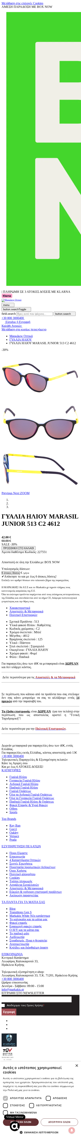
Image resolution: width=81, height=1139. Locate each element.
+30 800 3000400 (13, 756)
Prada (13, 839)
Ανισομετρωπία (19, 944)
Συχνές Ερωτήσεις (20, 863)
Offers (13, 808)
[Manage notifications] (72, 1130)
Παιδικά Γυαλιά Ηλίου (23, 787)
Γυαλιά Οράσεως (20, 791)
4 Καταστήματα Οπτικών (25, 860)
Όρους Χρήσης (35, 1005)
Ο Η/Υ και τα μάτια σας (24, 930)
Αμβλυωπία (16, 937)
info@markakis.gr (13, 989)
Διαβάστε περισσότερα (54, 1090)
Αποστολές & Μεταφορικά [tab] (26, 611)
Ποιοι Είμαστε (18, 853)
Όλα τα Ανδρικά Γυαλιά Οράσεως (30, 794)
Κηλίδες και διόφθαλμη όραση (28, 947)
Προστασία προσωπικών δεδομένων (32, 867)
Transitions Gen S (20, 912)
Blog (12, 908)
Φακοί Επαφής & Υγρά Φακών (28, 805)
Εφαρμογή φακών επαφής (25, 926)
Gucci (13, 829)
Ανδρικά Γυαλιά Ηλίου (23, 784)
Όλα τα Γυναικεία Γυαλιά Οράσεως (31, 798)
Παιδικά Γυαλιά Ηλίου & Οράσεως (31, 801)
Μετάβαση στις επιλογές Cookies (22, 3)
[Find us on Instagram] (11, 1024)
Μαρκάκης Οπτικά (21, 336)
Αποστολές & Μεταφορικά (26, 888)
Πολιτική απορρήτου (22, 874)
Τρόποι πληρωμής (20, 881)
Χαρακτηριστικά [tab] (19, 608)
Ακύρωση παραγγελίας (23, 895)
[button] (7, 493)
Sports (13, 812)
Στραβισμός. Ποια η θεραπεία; (28, 940)
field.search (9, 313)
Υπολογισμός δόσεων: (16, 568)
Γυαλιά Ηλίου (18, 777)
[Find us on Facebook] (11, 1020)
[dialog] (40, 1100)
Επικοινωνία (17, 856)
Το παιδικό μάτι (19, 933)
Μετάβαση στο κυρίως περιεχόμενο (24, 329)
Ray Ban (14, 825)
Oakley (13, 832)
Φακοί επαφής (18, 922)
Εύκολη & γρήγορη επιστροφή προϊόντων (35, 891)
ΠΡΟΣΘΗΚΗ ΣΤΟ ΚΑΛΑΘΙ (18, 548)
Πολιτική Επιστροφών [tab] (23, 615)
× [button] (76, 1065)
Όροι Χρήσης (18, 870)
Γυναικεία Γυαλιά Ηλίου (24, 780)
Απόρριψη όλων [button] (59, 1122)
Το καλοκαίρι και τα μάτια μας (28, 919)
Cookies (14, 877)
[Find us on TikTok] (11, 1028)
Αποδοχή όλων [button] (20, 1122)
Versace (14, 836)
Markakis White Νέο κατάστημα (29, 915)
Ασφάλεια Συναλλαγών (24, 884)
